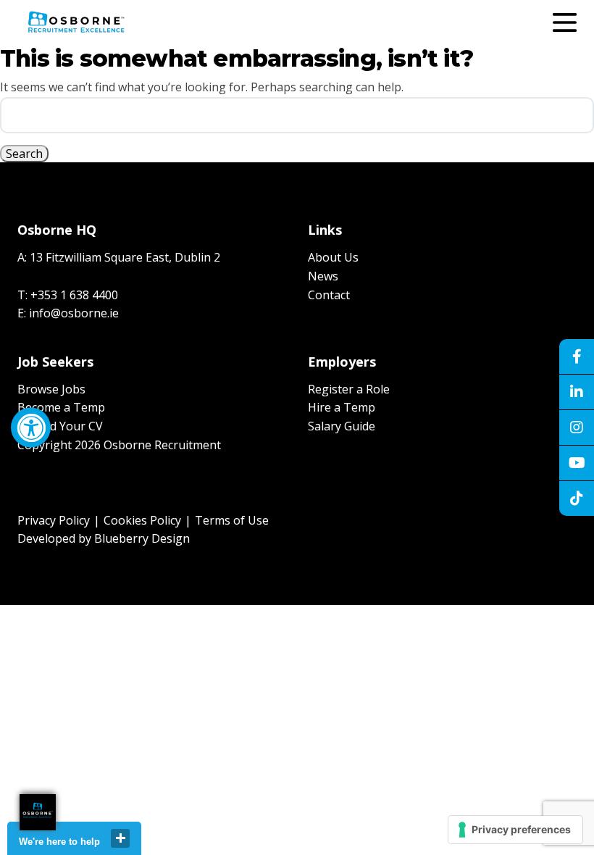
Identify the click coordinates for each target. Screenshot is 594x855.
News (323, 276)
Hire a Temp (341, 407)
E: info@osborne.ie (68, 313)
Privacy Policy (53, 520)
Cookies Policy (142, 520)
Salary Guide (341, 426)
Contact (329, 295)
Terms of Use (232, 520)
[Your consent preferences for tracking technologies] (515, 829)
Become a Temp (61, 407)
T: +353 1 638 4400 (67, 295)
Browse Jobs (51, 389)
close (120, 838)
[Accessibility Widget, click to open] (31, 428)
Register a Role (349, 389)
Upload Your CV (60, 426)
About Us (333, 257)
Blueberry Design (142, 538)
